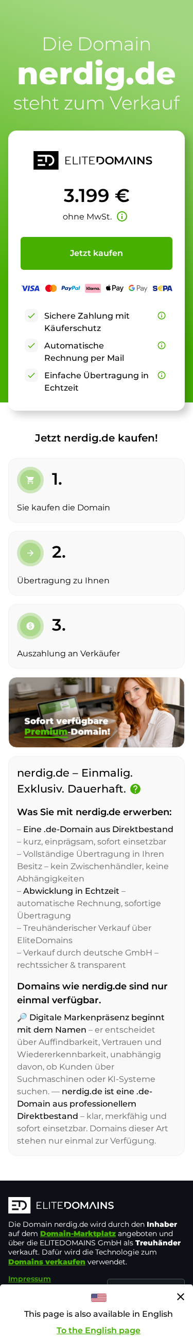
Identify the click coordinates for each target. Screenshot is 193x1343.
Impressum (29, 1278)
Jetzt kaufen (96, 253)
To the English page (99, 1330)
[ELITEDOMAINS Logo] (96, 1206)
